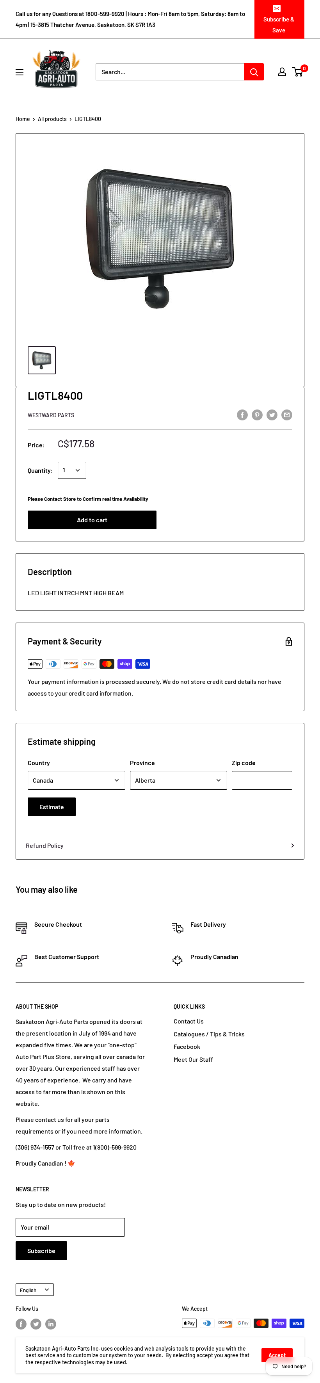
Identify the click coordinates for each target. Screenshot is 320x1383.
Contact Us (189, 1021)
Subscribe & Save (278, 25)
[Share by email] (286, 414)
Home (23, 119)
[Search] (254, 71)
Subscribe (41, 1250)
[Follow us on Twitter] (35, 1324)
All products (52, 119)
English (28, 1290)
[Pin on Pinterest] (257, 414)
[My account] (282, 72)
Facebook (187, 1046)
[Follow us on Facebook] (21, 1324)
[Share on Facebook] (242, 414)
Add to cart (92, 519)
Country (39, 762)
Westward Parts (51, 415)
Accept (277, 1355)
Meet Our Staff (193, 1059)
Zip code (244, 762)
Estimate (51, 806)
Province (142, 762)
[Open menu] (19, 72)
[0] (298, 72)
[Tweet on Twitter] (272, 414)
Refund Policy (45, 845)
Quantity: (40, 470)
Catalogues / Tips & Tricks (209, 1034)
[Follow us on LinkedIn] (50, 1324)
